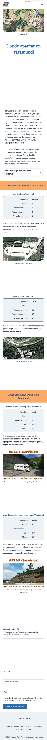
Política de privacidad (22, 726)
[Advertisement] (23, 80)
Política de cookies (23, 729)
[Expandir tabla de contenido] (40, 172)
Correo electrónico (11, 682)
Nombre (7, 671)
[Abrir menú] (42, 4)
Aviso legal (37, 726)
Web (5, 692)
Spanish (30, 1)
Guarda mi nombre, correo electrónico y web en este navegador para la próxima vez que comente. (23, 699)
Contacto (8, 726)
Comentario (8, 636)
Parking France (23, 718)
